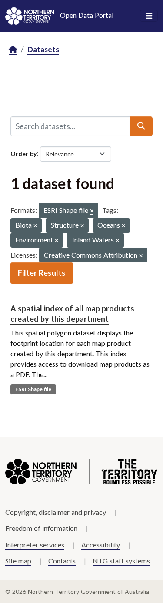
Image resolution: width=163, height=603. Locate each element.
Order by (23, 153)
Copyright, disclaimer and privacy (55, 512)
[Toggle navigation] (149, 16)
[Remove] (91, 211)
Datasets (43, 49)
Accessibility (100, 544)
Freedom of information (41, 528)
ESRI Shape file (33, 389)
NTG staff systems (121, 561)
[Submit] (141, 126)
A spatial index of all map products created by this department (72, 313)
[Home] (13, 50)
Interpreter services (34, 544)
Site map (18, 561)
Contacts (62, 561)
